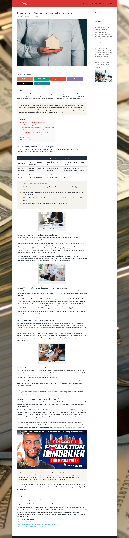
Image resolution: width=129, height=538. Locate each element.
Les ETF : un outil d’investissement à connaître (31, 526)
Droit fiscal (94, 3)
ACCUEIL (85, 3)
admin (21, 16)
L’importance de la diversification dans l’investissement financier (37, 504)
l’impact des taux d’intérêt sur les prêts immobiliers (68, 427)
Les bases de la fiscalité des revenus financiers (32, 522)
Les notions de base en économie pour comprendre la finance (36, 524)
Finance (101, 3)
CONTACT (109, 3)
